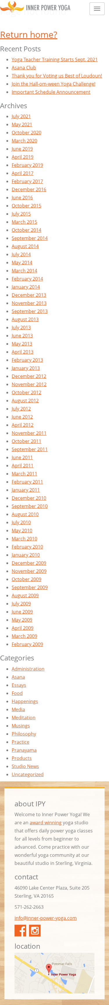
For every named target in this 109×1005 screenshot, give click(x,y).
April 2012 (22, 425)
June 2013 (22, 335)
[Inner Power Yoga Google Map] (54, 973)
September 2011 (30, 449)
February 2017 (27, 181)
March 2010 (24, 538)
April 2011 (22, 465)
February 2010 (27, 547)
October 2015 (26, 205)
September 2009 (30, 587)
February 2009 (27, 644)
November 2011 (29, 433)
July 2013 (21, 327)
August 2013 (25, 319)
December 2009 (29, 563)
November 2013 (29, 303)
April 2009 (22, 628)
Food (17, 693)
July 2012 (21, 408)
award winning (46, 822)
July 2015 (21, 214)
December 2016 (29, 189)
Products (22, 758)
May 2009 (22, 620)
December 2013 (29, 295)
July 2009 (21, 603)
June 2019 (22, 149)
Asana (18, 677)
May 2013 (22, 344)
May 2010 (22, 530)
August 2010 (25, 514)
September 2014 (30, 238)
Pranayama (24, 750)
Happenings (25, 701)
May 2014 (22, 262)
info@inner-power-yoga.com (46, 918)
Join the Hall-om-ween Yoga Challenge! (53, 84)
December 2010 (29, 498)
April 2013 (22, 352)
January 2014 (26, 287)
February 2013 (27, 360)
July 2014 (21, 254)
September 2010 (30, 506)
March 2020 (24, 140)
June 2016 (22, 197)
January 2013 (26, 368)
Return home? (28, 34)
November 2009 (29, 571)
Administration (28, 669)
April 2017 (22, 173)
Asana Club (24, 67)
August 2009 (25, 595)
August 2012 (25, 400)
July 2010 (21, 522)
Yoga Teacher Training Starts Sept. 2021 (55, 59)
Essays (19, 685)
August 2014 (25, 246)
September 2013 (30, 311)
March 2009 (24, 636)
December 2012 (29, 376)
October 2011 (26, 441)
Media (18, 709)
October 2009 (26, 579)
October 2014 (26, 230)
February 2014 (27, 279)
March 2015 (24, 222)
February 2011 (27, 482)
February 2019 (27, 165)
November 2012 (29, 384)
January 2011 (26, 490)
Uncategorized (28, 774)
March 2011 (24, 473)
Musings (21, 725)
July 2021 (21, 116)
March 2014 (24, 270)
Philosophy (24, 734)
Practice (20, 742)
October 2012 (26, 392)
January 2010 (26, 555)
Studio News (25, 766)
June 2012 (22, 417)
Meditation (23, 717)
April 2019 (22, 157)
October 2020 (26, 132)
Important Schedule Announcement (51, 92)
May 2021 (22, 124)
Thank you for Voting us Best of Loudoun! (57, 76)
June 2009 (22, 612)
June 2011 (22, 457)
